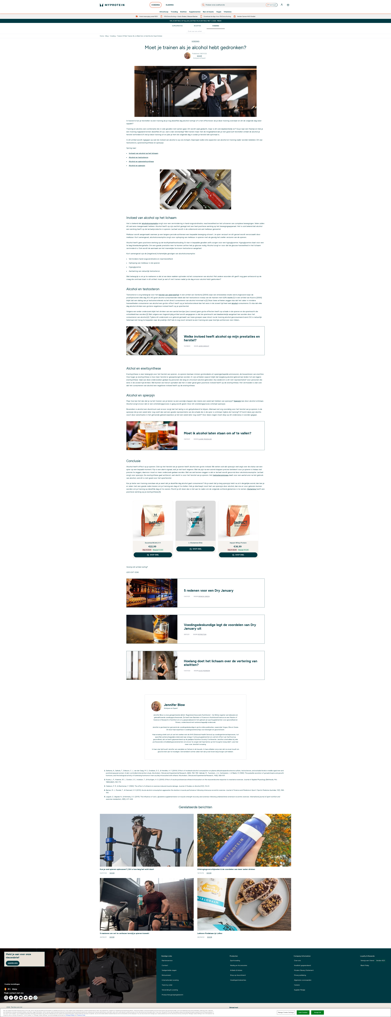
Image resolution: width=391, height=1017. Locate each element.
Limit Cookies (303, 1012)
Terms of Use (81, 1015)
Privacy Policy (70, 1015)
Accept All (317, 1012)
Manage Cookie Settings (286, 1012)
